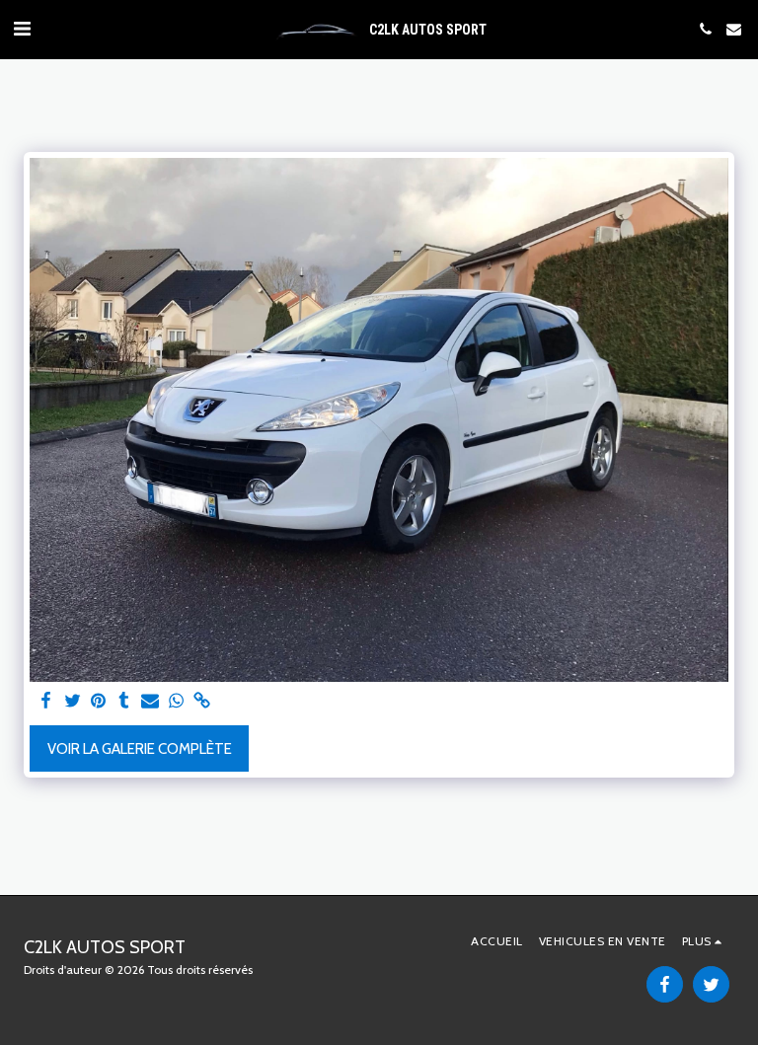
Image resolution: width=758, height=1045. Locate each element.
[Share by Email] (150, 701)
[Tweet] (72, 701)
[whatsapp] (176, 701)
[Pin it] (98, 701)
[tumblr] (123, 701)
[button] (21, 28)
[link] (201, 701)
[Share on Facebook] (47, 701)
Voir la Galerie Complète (139, 749)
